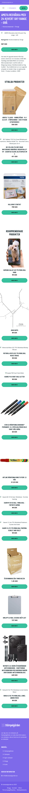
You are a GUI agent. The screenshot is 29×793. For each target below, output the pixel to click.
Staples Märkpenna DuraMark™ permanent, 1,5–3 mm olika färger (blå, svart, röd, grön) (14, 427)
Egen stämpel (8, 758)
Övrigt (17, 27)
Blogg (6, 761)
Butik (23, 8)
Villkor (20, 788)
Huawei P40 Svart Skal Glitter (14, 377)
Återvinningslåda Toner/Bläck (14, 578)
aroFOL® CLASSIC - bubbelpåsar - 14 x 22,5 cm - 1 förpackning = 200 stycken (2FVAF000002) (14, 119)
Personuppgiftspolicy (8, 790)
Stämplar (7, 754)
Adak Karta (14, 330)
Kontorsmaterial (8, 27)
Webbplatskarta (22, 790)
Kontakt (14, 788)
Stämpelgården (9, 751)
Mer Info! (14, 49)
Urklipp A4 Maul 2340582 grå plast (14, 618)
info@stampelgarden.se (7, 2)
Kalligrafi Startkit (14, 204)
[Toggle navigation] (3, 7)
